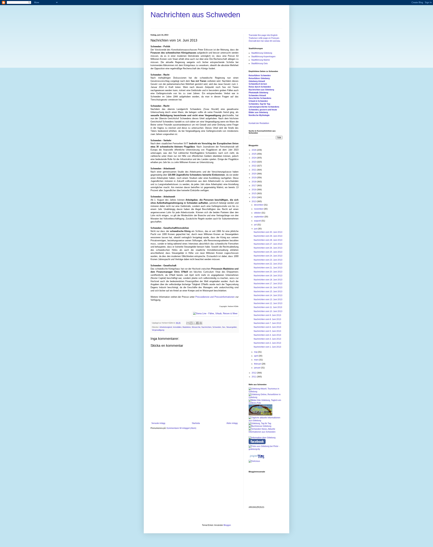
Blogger (227, 525)
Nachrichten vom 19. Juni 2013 (268, 275)
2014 (254, 197)
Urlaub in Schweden (258, 101)
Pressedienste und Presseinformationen (215, 297)
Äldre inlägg (232, 423)
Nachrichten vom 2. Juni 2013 (267, 343)
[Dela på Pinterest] (200, 323)
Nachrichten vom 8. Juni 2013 (267, 319)
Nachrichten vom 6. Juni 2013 (267, 327)
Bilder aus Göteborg (258, 112)
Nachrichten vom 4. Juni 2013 (267, 335)
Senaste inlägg (158, 423)
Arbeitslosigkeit (165, 327)
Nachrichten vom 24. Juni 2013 (268, 256)
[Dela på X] (194, 323)
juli (255, 224)
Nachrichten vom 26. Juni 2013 (268, 248)
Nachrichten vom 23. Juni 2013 (268, 260)
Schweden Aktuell (257, 95)
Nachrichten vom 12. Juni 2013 (268, 303)
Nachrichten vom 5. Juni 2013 (267, 331)
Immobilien (177, 327)
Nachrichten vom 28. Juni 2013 (268, 240)
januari (257, 368)
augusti (257, 221)
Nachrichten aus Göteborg (261, 90)
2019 (254, 177)
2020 (254, 174)
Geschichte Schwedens (260, 98)
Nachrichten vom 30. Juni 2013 (268, 232)
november (259, 209)
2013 (254, 201)
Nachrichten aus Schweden (195, 14)
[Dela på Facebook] (197, 323)
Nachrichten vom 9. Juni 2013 (267, 315)
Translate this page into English (263, 35)
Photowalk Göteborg (258, 92)
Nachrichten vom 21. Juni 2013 (268, 267)
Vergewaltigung (158, 330)
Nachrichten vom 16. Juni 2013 (268, 287)
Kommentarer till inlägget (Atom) (181, 428)
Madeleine (187, 327)
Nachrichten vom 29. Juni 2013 (268, 236)
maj (256, 352)
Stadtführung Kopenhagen (263, 56)
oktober (257, 213)
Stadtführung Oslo (259, 63)
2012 (254, 373)
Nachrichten (206, 327)
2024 (254, 158)
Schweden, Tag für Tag (259, 104)
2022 (254, 166)
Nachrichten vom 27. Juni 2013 (268, 244)
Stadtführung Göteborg (261, 53)
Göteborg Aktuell (257, 81)
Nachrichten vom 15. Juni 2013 (268, 291)
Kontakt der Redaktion (259, 123)
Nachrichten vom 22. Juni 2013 (268, 264)
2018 (254, 181)
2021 (254, 170)
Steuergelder (231, 327)
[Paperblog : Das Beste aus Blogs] (257, 458)
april (256, 356)
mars (256, 360)
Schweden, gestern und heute (263, 110)
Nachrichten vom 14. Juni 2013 (268, 295)
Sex (223, 327)
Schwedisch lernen (258, 84)
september (259, 217)
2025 (254, 154)
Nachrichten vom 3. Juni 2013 (267, 339)
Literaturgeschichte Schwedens (264, 107)
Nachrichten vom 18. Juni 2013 (268, 279)
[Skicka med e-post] (188, 323)
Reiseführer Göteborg (259, 78)
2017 (254, 185)
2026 (254, 150)
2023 (254, 162)
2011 (254, 377)
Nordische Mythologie (259, 115)
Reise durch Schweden (260, 87)
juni (256, 229)
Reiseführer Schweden (260, 75)
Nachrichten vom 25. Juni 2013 (268, 252)
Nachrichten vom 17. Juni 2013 (268, 283)
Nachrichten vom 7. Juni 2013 (267, 323)
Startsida (196, 423)
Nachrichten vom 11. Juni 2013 (268, 307)
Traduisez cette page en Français (264, 38)
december (259, 205)
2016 (254, 189)
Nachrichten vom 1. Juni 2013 (267, 347)
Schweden (216, 327)
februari (258, 364)
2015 (254, 193)
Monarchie (196, 327)
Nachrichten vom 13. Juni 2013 (268, 299)
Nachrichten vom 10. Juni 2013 (268, 311)
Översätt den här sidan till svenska (264, 41)
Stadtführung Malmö (260, 60)
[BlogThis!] (191, 323)
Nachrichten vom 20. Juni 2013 (268, 272)
